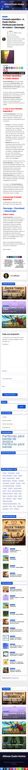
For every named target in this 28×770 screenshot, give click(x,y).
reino (14, 506)
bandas (17, 478)
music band (10, 496)
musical (4, 496)
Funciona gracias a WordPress (10, 762)
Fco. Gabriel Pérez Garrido (8, 485)
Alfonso (11, 31)
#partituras (10, 42)
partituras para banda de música (10, 503)
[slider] (22, 73)
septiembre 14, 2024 (9, 747)
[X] (7, 68)
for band (5, 488)
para (4, 498)
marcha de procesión (17, 491)
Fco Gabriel (18, 485)
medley (15, 493)
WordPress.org (6, 427)
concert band (6, 483)
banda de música (11, 478)
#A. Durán (18, 33)
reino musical (20, 506)
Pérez (10, 506)
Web (3, 386)
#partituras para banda (19, 42)
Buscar (4, 402)
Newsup (21, 762)
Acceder (4, 417)
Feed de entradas (6, 420)
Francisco (10, 488)
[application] (14, 73)
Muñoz (15, 496)
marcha (9, 491)
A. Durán (4, 473)
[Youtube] (7, 70)
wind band (16, 508)
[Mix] (17, 68)
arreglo (15, 475)
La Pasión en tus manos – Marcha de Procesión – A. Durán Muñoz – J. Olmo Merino (16, 631)
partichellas (8, 498)
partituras (20, 498)
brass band (14, 480)
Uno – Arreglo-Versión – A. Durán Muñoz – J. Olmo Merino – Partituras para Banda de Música (16, 648)
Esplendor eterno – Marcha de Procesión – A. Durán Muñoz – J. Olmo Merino (17, 655)
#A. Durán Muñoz (11, 35)
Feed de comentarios (7, 424)
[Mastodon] (14, 68)
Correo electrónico (7, 378)
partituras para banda (7, 501)
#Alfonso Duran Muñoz (13, 37)
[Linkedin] (9, 68)
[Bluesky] (22, 68)
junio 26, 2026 (8, 542)
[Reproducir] (4, 73)
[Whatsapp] (19, 68)
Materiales (5, 16)
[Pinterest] (12, 68)
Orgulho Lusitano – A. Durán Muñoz (14, 308)
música (20, 496)
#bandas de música (12, 39)
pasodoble (5, 506)
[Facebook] (4, 68)
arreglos (20, 475)
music (20, 493)
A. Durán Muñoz (11, 473)
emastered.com (15, 678)
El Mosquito (7, 324)
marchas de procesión (8, 493)
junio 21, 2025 (8, 717)
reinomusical (5, 508)
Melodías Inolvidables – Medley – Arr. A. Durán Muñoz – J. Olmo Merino (16, 639)
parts (19, 503)
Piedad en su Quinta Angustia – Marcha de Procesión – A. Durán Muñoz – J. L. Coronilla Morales (17, 672)
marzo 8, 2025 (8, 732)
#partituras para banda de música (15, 44)
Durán (23, 483)
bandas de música (7, 480)
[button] (23, 8)
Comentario (5, 344)
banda (4, 478)
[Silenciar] (19, 73)
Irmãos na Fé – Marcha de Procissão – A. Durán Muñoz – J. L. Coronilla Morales (17, 663)
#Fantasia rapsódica (17, 41)
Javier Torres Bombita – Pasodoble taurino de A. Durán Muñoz (12, 295)
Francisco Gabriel (17, 488)
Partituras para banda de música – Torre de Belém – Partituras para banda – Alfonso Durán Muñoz (9, 263)
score (11, 508)
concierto (12, 483)
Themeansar (14, 763)
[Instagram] (4, 70)
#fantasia (9, 41)
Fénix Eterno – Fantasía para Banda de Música (16, 575)
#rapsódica (10, 46)
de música (18, 483)
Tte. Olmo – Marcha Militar (16, 567)
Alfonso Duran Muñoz (7, 475)
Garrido (4, 491)
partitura (14, 498)
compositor (21, 480)
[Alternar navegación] (13, 9)
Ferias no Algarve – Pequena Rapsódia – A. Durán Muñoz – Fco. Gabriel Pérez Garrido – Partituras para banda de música (18, 263)
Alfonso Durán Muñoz (14, 4)
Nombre (4, 371)
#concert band (21, 39)
